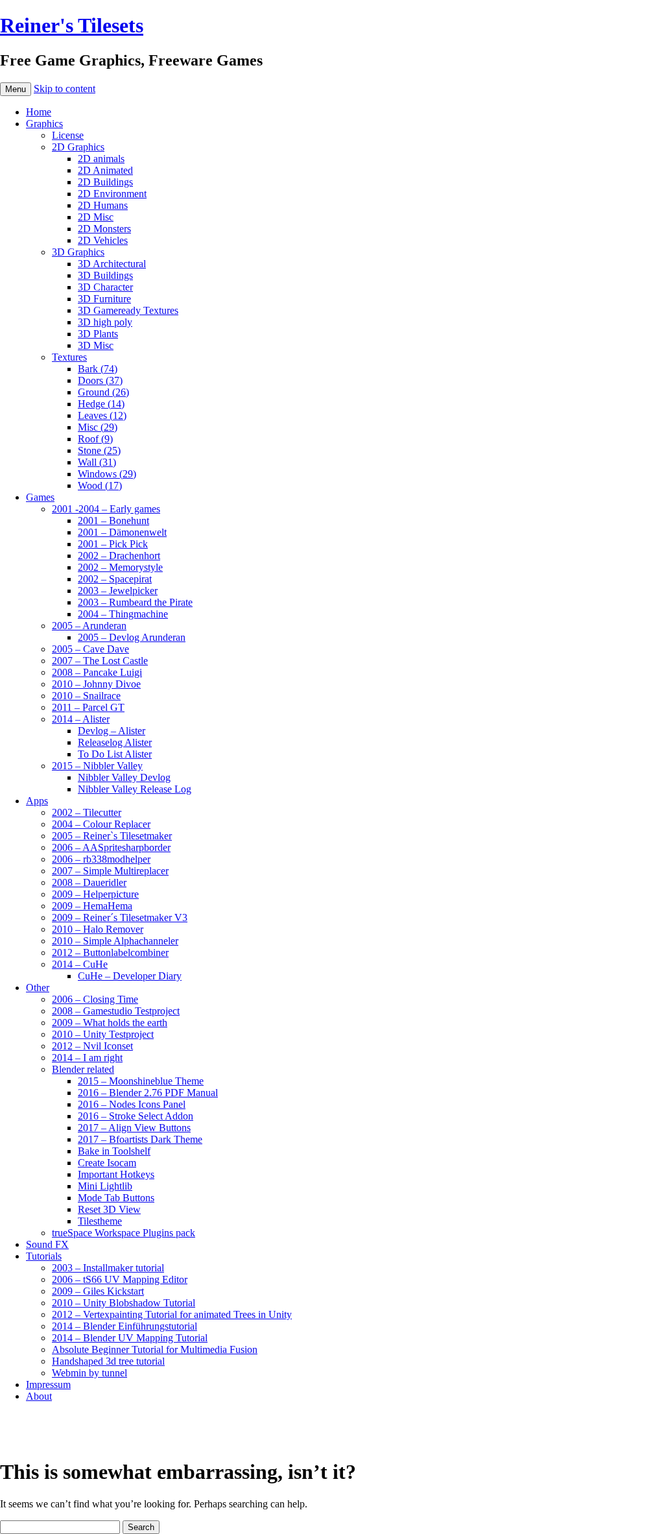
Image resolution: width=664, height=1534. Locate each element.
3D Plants (98, 333)
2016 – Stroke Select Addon (135, 1115)
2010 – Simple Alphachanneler (115, 940)
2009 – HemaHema (92, 905)
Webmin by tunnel (89, 1372)
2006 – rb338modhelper (101, 859)
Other (37, 987)
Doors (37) (100, 380)
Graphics (44, 123)
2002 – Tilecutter (86, 812)
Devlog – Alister (111, 730)
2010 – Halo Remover (97, 929)
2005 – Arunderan (89, 625)
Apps (37, 800)
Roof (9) (95, 438)
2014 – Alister (81, 719)
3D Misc (95, 345)
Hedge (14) (101, 403)
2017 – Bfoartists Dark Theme (140, 1139)
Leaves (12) (102, 415)
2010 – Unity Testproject (103, 1034)
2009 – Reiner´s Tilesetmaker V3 (119, 917)
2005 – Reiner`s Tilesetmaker (112, 835)
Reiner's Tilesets (71, 25)
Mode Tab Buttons (116, 1197)
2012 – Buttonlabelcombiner (110, 952)
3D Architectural (112, 263)
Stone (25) (99, 450)
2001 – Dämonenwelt (122, 532)
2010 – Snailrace (86, 695)
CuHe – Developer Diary (130, 975)
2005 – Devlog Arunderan (131, 637)
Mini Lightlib (105, 1186)
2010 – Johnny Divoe (96, 683)
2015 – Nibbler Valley (97, 765)
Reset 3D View (109, 1209)
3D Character (105, 287)
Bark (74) (97, 368)
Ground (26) (103, 392)
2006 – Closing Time (95, 999)
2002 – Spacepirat (115, 578)
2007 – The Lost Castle (100, 660)
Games (40, 497)
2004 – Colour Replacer (101, 824)
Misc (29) (97, 427)
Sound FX (47, 1244)
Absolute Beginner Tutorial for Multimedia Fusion (154, 1349)
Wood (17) (100, 485)
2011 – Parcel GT (88, 707)
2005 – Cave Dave (90, 648)
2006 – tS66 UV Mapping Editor (119, 1279)
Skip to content (64, 88)
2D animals (101, 158)
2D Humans (103, 205)
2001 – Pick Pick (113, 543)
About (39, 1396)
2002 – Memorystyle (120, 567)
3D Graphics (78, 252)
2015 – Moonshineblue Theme (141, 1080)
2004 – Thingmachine (123, 613)
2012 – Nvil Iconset (92, 1045)
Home (38, 111)
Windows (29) (107, 473)
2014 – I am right (87, 1057)
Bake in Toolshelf (114, 1150)
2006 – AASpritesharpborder (111, 847)
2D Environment (112, 193)
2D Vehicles (103, 240)
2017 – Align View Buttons (134, 1127)
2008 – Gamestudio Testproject (116, 1010)
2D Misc (95, 216)
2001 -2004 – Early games (106, 508)
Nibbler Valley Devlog (124, 777)
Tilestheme (100, 1221)
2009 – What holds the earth (109, 1022)
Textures (69, 357)
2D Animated (105, 170)
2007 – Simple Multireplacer (110, 870)
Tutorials (44, 1256)
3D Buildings (105, 275)
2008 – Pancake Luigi (97, 672)
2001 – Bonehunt (113, 520)
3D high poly (105, 322)
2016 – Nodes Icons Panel (131, 1104)
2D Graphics (78, 146)
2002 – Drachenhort (119, 555)
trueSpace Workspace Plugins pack (123, 1232)
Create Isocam (107, 1162)
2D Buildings (105, 181)
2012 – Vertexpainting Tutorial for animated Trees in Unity (172, 1314)
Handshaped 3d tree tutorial (108, 1361)
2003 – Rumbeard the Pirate (135, 602)
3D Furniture (104, 298)
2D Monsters (104, 228)
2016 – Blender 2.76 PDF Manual (148, 1092)
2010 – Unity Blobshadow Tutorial (123, 1302)
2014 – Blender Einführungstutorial (124, 1326)
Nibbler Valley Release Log (134, 789)
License (68, 135)
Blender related (83, 1069)
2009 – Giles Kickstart (98, 1291)
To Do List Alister (115, 754)
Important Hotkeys (116, 1174)
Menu (15, 89)
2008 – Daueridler (89, 882)
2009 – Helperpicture (95, 894)
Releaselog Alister (115, 742)
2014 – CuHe (80, 964)
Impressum (48, 1384)
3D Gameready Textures (128, 310)
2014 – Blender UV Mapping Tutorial (130, 1337)
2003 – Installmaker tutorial (108, 1267)
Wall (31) (97, 462)
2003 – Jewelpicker (118, 590)
